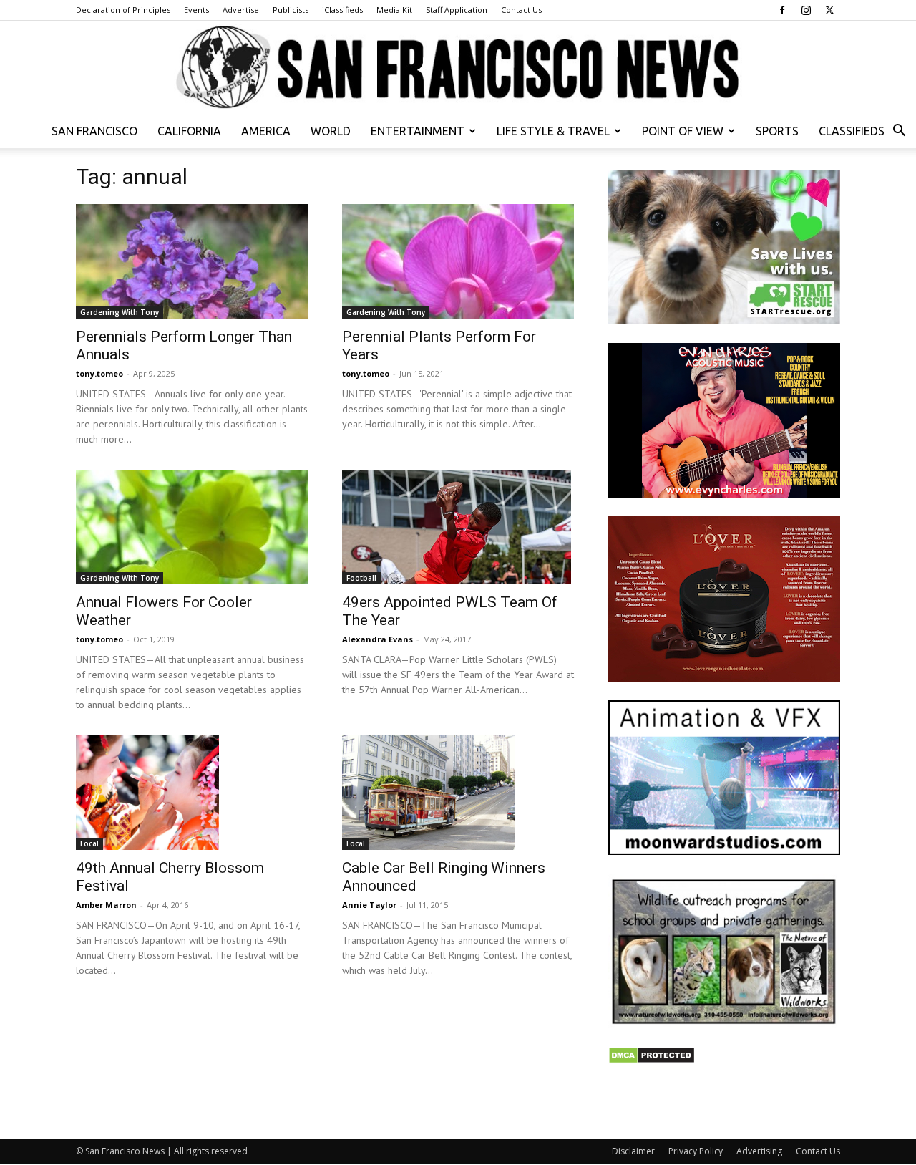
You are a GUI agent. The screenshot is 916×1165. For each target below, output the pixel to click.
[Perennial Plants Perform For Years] (458, 261)
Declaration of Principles (123, 9)
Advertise (241, 9)
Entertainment (417, 131)
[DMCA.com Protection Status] (651, 1060)
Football (361, 578)
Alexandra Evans (377, 639)
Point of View (682, 131)
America (266, 131)
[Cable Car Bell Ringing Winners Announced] (458, 792)
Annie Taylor (369, 904)
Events (196, 9)
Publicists (290, 9)
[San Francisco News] (458, 68)
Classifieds (852, 131)
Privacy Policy (695, 1151)
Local (89, 843)
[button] (899, 132)
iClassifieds (342, 9)
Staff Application (456, 9)
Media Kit (394, 9)
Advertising (759, 1151)
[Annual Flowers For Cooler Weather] (192, 527)
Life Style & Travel (553, 131)
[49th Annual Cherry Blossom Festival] (192, 792)
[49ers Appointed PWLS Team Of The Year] (458, 527)
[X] (829, 10)
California (189, 131)
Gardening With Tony (119, 312)
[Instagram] (806, 10)
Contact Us (521, 9)
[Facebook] (782, 10)
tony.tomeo (99, 373)
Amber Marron (106, 904)
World (331, 131)
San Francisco (94, 131)
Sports (777, 131)
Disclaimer (633, 1151)
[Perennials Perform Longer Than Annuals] (192, 261)
